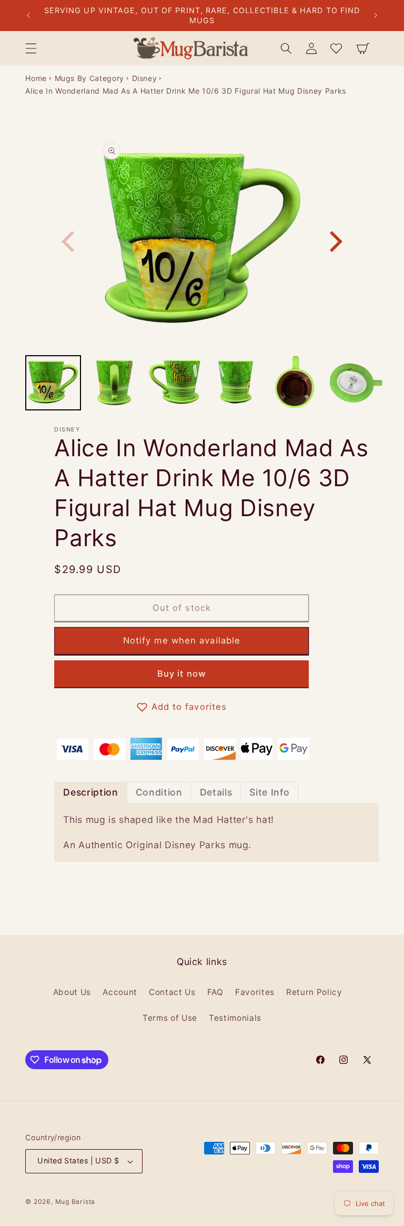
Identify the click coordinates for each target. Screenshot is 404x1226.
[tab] (90, 792)
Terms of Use (170, 1018)
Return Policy (314, 992)
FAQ (215, 992)
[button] (31, 48)
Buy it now (181, 673)
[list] (202, 241)
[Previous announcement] (28, 15)
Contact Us (172, 992)
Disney (144, 78)
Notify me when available (181, 640)
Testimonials (235, 1018)
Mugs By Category (90, 78)
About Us (72, 992)
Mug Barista (75, 1201)
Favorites (255, 992)
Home (36, 78)
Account (120, 992)
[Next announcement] (375, 15)
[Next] (334, 241)
